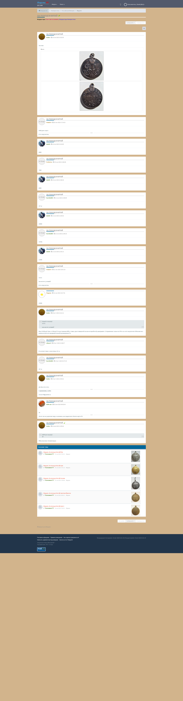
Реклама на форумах (43, 537)
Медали (68, 454)
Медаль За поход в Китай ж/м (53, 466)
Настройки (121, 521)
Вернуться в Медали (44, 527)
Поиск (62, 4)
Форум (54, 4)
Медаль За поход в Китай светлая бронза (57, 493)
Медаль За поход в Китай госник (54, 478)
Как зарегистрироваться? (71, 537)
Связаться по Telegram (66, 540)
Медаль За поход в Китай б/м (53, 452)
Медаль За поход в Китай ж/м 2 (53, 506)
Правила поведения (56, 537)
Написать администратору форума (47, 540)
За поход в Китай (47, 15)
